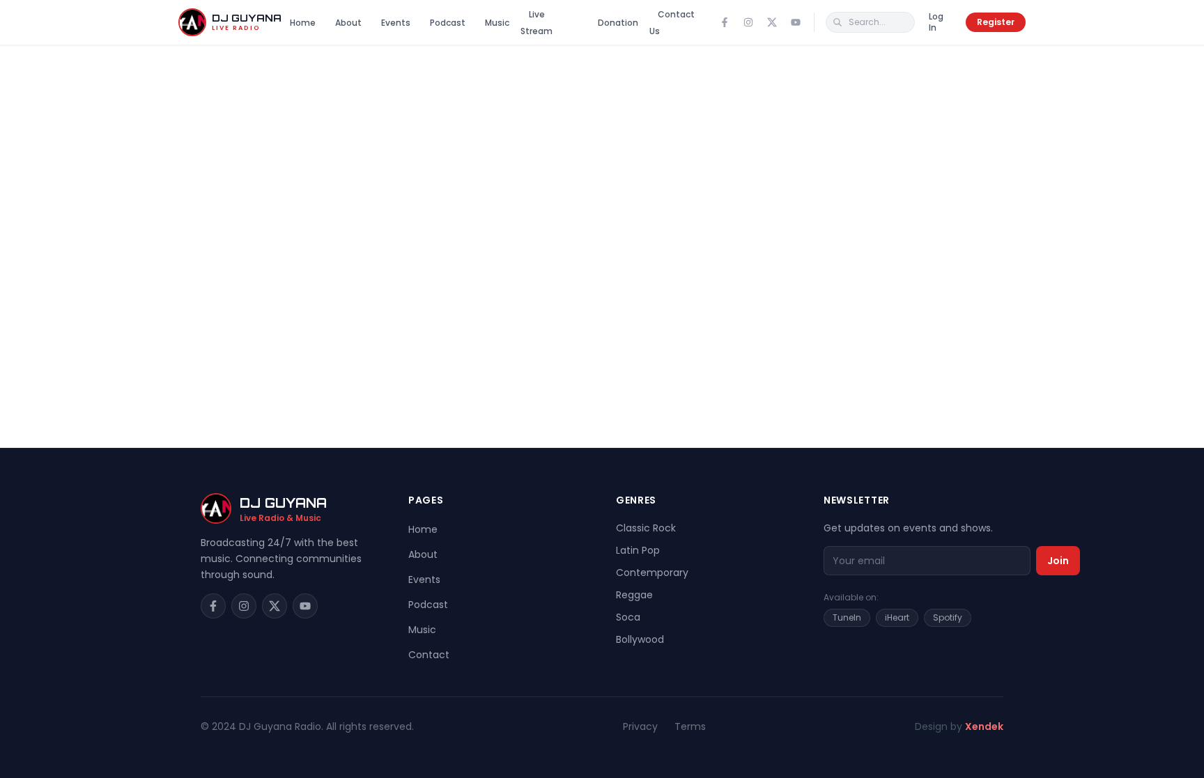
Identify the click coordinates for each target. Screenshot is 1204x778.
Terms (690, 726)
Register (995, 22)
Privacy (640, 726)
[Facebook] (724, 22)
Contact (428, 655)
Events (395, 23)
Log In (936, 21)
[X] (772, 22)
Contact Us (672, 22)
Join (1058, 561)
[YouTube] (795, 22)
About (348, 23)
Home (303, 23)
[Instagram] (748, 22)
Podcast (447, 23)
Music (497, 23)
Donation (618, 23)
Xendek (984, 726)
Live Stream (536, 22)
